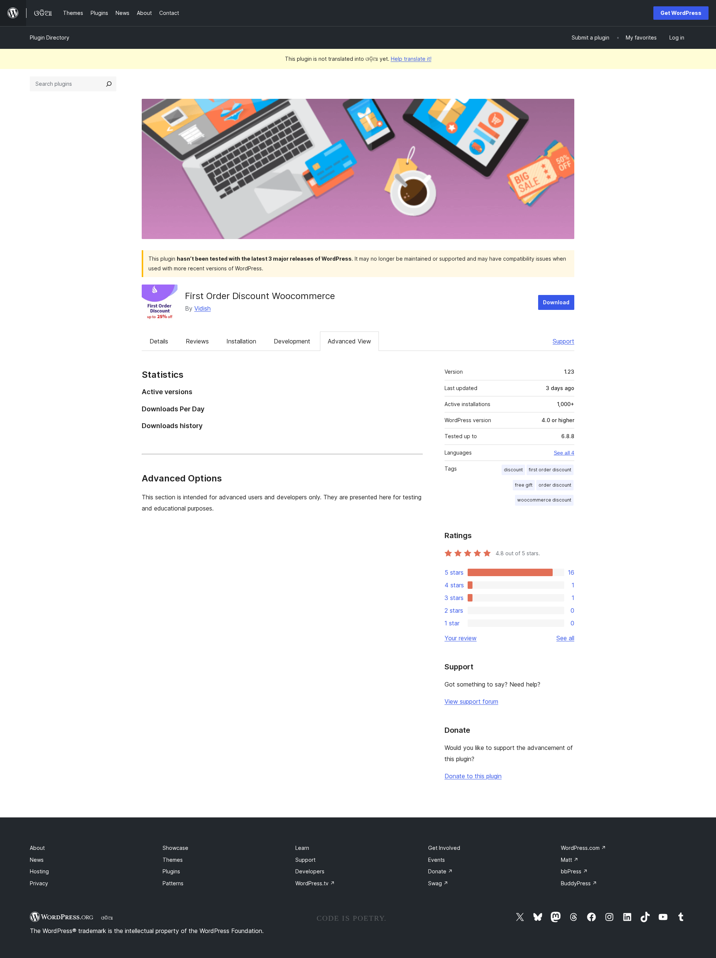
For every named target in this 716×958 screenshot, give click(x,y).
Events (436, 860)
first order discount (550, 469)
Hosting (39, 871)
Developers (309, 871)
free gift (524, 485)
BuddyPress (579, 883)
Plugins (171, 871)
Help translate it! (411, 59)
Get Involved (444, 848)
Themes (173, 860)
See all (565, 638)
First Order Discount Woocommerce (260, 295)
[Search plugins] (108, 83)
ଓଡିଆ (107, 918)
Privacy (39, 883)
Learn (302, 848)
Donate (440, 871)
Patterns (173, 883)
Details (159, 341)
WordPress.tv (315, 883)
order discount (554, 485)
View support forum (471, 701)
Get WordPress (680, 13)
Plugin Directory (49, 37)
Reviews (197, 341)
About (37, 848)
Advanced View (349, 341)
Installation (241, 341)
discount (513, 469)
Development (292, 341)
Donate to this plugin (473, 776)
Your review (461, 638)
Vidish (202, 308)
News (37, 860)
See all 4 (564, 453)
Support (563, 341)
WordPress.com (583, 848)
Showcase (175, 848)
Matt (569, 860)
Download (556, 302)
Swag (438, 883)
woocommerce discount (544, 500)
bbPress (574, 871)
